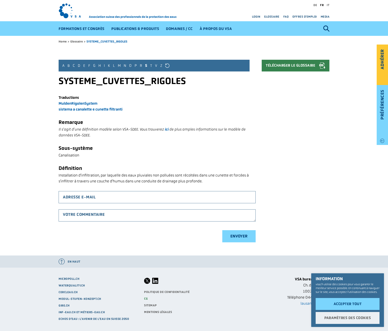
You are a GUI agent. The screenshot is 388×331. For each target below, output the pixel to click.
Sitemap (150, 305)
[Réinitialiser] (167, 65)
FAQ (286, 16)
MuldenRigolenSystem (78, 103)
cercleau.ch (68, 292)
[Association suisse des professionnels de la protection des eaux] (74, 10)
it (328, 5)
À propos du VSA (216, 28)
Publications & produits (135, 28)
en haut (74, 261)
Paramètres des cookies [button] (347, 318)
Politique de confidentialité (167, 292)
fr (322, 5)
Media (325, 16)
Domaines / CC (179, 28)
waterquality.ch (72, 285)
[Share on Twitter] (147, 283)
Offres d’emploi (304, 16)
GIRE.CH (64, 305)
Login (256, 16)
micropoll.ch (69, 279)
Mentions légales (158, 312)
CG (146, 298)
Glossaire (271, 16)
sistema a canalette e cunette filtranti (90, 109)
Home (63, 41)
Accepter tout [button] (348, 304)
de (315, 5)
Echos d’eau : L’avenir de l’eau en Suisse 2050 (94, 319)
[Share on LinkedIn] (155, 283)
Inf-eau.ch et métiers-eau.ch (82, 312)
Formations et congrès (81, 28)
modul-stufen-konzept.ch (80, 299)
